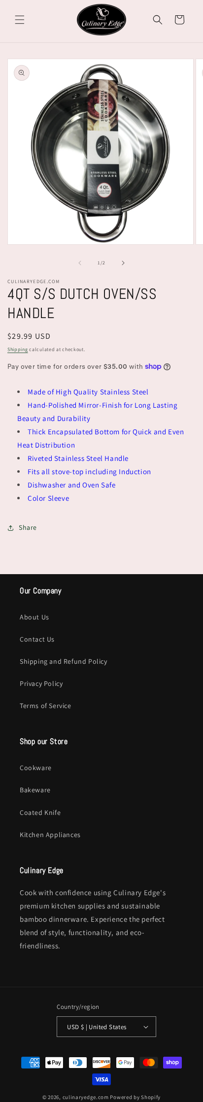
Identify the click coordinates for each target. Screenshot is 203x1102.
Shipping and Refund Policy (63, 661)
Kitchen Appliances (50, 834)
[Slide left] (80, 263)
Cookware (36, 767)
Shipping (17, 349)
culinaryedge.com (86, 1097)
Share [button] (28, 527)
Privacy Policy (41, 683)
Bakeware (35, 789)
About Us (34, 617)
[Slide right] (123, 263)
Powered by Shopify (135, 1097)
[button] (20, 20)
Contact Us (37, 639)
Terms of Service (45, 705)
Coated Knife (40, 812)
